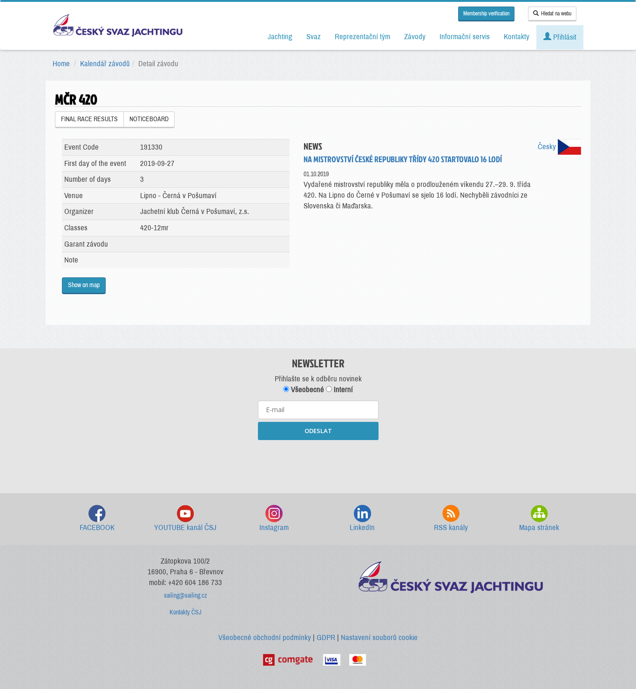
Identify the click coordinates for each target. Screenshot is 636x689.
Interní (342, 389)
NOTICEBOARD (149, 119)
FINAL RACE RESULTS (89, 119)
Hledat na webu (556, 13)
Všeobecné (306, 389)
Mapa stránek (539, 527)
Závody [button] (415, 37)
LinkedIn (362, 527)
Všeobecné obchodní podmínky (264, 637)
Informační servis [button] (465, 37)
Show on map (84, 285)
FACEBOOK (97, 527)
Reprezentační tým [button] (362, 37)
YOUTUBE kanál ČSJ (185, 527)
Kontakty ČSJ (185, 612)
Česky (548, 147)
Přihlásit (563, 37)
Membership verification (486, 13)
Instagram (274, 527)
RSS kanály (451, 527)
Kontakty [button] (516, 37)
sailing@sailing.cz (185, 595)
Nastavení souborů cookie (379, 637)
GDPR (326, 637)
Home (61, 64)
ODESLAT (318, 431)
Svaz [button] (313, 37)
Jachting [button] (280, 37)
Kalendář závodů (105, 64)
